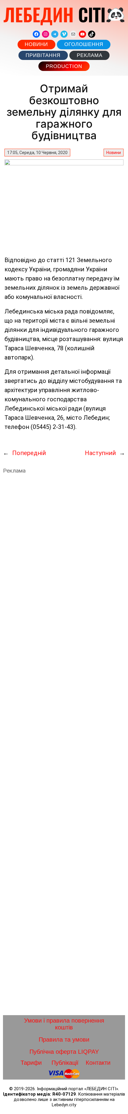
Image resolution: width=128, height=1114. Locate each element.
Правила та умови (64, 1039)
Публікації (65, 1062)
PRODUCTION (64, 66)
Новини (36, 44)
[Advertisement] (64, 744)
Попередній (29, 453)
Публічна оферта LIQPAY (64, 1051)
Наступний (100, 453)
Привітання (43, 55)
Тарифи (31, 1062)
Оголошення (83, 44)
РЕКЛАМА (89, 55)
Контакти (98, 1062)
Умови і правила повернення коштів (64, 1024)
